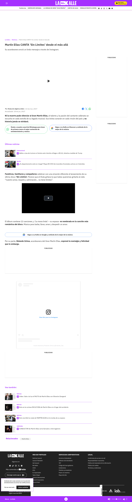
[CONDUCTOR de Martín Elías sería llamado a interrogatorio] (10, 429)
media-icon (66, 499)
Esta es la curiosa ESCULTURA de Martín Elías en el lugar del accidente (43, 407)
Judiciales (20, 426)
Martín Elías (25, 439)
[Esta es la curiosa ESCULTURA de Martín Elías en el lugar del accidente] (10, 407)
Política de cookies (93, 465)
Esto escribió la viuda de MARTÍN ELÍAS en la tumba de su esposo (42, 418)
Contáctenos (62, 468)
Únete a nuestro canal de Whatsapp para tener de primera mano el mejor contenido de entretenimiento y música (28, 129)
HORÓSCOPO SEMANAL (34, 8)
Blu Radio (35, 465)
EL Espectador (37, 472)
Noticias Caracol (37, 458)
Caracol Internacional (39, 477)
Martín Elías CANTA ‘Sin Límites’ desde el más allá (34, 39)
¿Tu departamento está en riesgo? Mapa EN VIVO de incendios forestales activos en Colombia (52, 164)
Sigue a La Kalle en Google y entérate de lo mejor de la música (50, 235)
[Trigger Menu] (6, 3)
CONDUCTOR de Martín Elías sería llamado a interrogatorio (39, 429)
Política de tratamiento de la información (99, 463)
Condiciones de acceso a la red (96, 458)
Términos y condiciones (94, 468)
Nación (19, 161)
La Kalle (7, 39)
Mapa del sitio (63, 475)
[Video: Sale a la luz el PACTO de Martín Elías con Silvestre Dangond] (10, 396)
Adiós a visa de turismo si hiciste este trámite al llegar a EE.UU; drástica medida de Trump (50, 153)
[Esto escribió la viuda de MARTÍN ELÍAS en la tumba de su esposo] (10, 418)
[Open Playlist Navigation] (126, 499)
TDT (60, 463)
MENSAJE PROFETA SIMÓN (88, 8)
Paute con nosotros (64, 472)
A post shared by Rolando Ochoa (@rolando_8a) (48, 345)
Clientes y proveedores (65, 470)
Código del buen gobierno (66, 465)
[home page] (66, 3)
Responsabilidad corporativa (96, 460)
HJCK (34, 468)
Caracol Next (36, 482)
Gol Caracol (36, 463)
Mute (109, 499)
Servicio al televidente (65, 458)
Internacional (21, 150)
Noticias (14, 39)
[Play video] (48, 81)
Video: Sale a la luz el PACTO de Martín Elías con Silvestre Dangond (42, 396)
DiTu (34, 470)
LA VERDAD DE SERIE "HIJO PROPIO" (54, 8)
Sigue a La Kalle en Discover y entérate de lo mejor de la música (71, 128)
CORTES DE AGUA (73, 8)
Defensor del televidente (66, 460)
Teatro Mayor (36, 475)
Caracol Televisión (38, 460)
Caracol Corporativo (38, 480)
